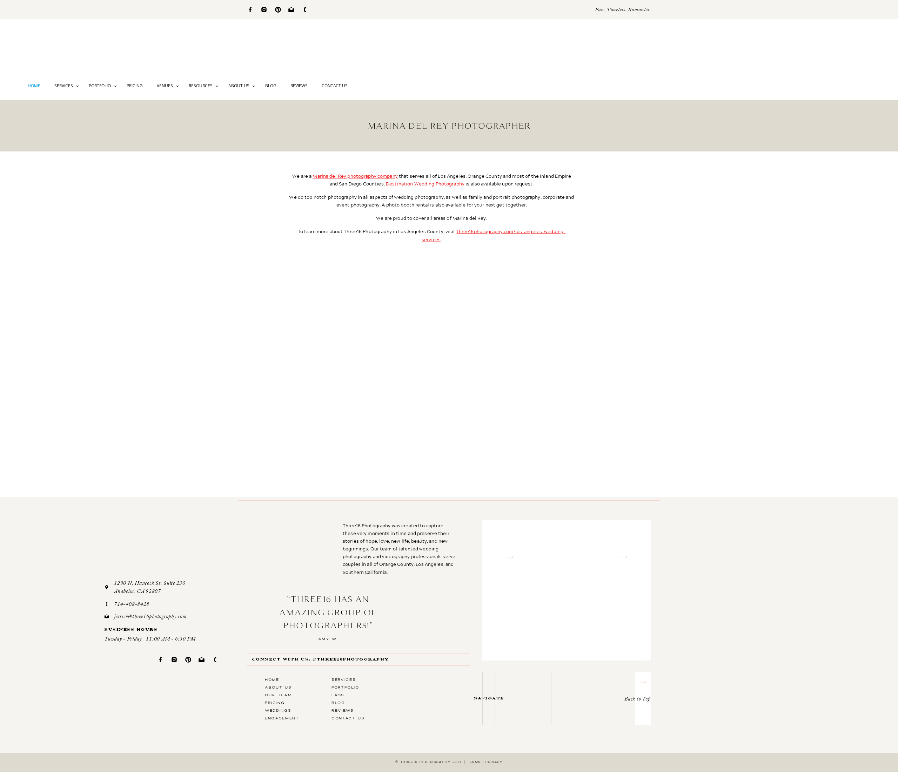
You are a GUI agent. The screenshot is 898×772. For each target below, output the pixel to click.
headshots (524, 673)
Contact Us (335, 86)
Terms (474, 762)
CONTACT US (348, 718)
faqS (337, 694)
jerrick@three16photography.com (150, 616)
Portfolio (100, 86)
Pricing (135, 86)
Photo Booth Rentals (422, 688)
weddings (278, 710)
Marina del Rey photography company (355, 176)
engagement (350, 397)
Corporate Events (425, 658)
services (343, 679)
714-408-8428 (131, 604)
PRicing (275, 702)
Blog (270, 86)
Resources (201, 86)
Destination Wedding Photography (425, 183)
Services (63, 86)
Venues (165, 86)
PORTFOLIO (345, 687)
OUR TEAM (278, 694)
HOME (272, 679)
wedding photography (400, 397)
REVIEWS (342, 710)
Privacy (493, 762)
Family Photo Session (503, 516)
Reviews (299, 86)
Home (34, 86)
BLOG (338, 702)
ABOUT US (278, 687)
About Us (238, 86)
